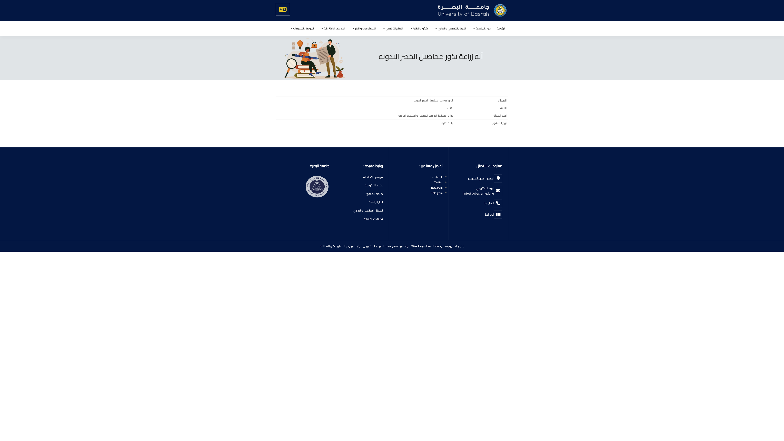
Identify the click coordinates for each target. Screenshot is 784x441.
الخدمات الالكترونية (334, 28)
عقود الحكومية (374, 185)
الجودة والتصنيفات (303, 28)
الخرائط (489, 214)
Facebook (437, 177)
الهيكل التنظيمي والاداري (451, 28)
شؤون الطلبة (420, 28)
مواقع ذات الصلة (373, 177)
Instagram (437, 187)
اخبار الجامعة (376, 202)
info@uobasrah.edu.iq (478, 193)
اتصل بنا (489, 203)
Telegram (437, 193)
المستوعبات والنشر (365, 28)
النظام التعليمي (394, 28)
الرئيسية (501, 28)
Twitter (438, 182)
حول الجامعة (483, 28)
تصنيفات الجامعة (373, 219)
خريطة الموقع (374, 193)
